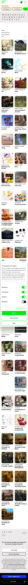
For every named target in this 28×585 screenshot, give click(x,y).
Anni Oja (4, 372)
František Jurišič (19, 127)
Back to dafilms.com (14, 576)
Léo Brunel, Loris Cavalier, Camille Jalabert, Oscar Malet (7, 127)
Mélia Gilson (18, 334)
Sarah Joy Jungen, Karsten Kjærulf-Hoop (20, 146)
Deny (14, 323)
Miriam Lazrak (5, 165)
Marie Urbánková (19, 389)
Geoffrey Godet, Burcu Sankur (7, 240)
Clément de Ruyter (6, 221)
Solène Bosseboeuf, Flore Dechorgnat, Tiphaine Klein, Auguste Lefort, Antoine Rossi (20, 90)
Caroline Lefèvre (19, 240)
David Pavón (5, 52)
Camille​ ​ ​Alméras (6, 146)
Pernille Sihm (18, 353)
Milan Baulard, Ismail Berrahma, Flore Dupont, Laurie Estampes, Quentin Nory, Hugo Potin (20, 184)
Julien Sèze (4, 70)
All (3, 15)
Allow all (14, 313)
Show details (19, 308)
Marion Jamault (5, 184)
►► (20, 533)
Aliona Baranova (6, 89)
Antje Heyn (4, 426)
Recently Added (5, 34)
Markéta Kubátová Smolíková (6, 353)
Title (3, 36)
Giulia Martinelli (18, 70)
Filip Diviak (17, 408)
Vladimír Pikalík (5, 108)
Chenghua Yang (19, 221)
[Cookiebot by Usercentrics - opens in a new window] (19, 260)
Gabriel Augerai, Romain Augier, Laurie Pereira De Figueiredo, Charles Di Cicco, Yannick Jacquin (20, 165)
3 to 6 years (6, 9)
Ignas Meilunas (18, 52)
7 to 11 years (17, 9)
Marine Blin (4, 202)
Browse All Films (6, 32)
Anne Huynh (18, 202)
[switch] (24, 292)
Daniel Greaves (5, 334)
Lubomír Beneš (5, 445)
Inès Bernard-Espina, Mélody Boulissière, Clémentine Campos (20, 427)
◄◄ (8, 535)
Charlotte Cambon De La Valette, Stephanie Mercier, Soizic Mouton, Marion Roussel (7, 408)
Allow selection (14, 318)
